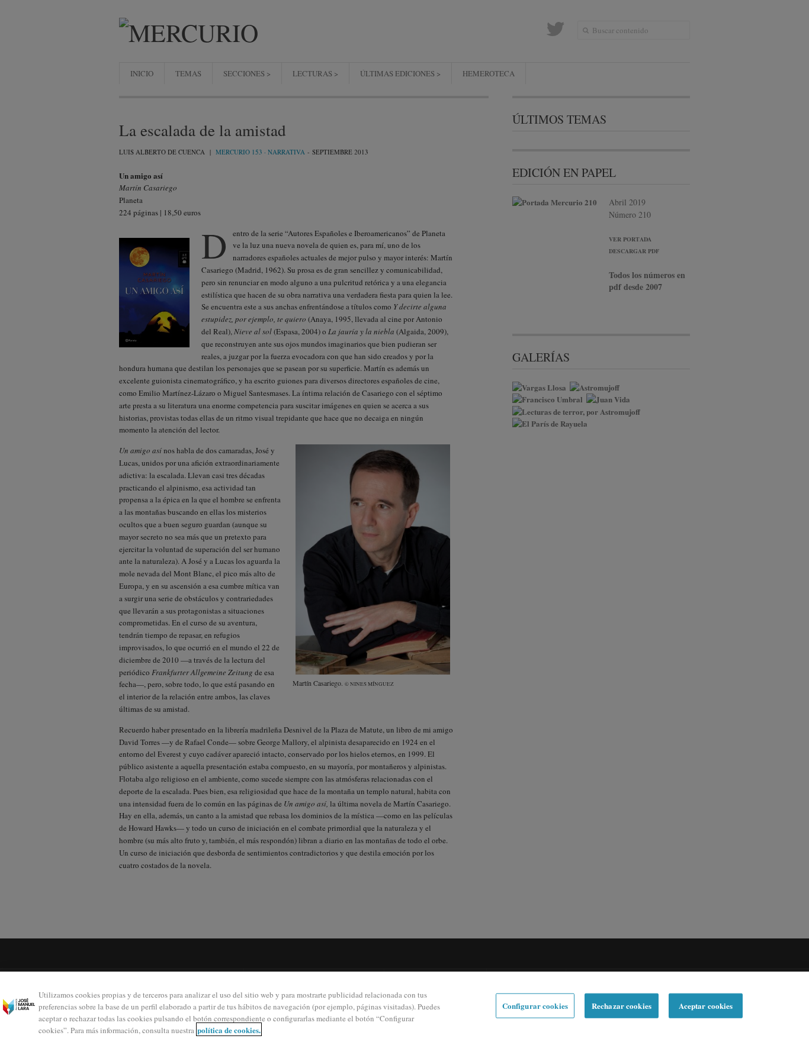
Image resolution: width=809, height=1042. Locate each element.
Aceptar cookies (706, 1005)
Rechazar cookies (621, 1005)
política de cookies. (229, 1029)
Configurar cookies (535, 1005)
